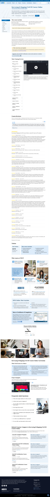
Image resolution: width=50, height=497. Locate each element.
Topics (19, 3)
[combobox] (42, 3)
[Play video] (36, 67)
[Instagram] (6, 486)
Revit (13, 3)
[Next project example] (32, 382)
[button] (48, 495)
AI (16, 3)
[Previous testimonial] (43, 121)
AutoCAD (9, 3)
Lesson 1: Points (15, 61)
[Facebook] (4, 486)
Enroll (37, 15)
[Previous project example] (31, 382)
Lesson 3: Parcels (15, 101)
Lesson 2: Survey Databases (15, 98)
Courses (24, 3)
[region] (28, 126)
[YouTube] (2, 486)
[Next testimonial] (44, 121)
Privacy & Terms (24, 495)
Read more (15, 439)
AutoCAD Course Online (22, 50)
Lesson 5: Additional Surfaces (15, 107)
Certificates (29, 3)
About (34, 3)
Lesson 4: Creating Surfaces (15, 104)
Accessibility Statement (17, 495)
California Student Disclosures (32, 495)
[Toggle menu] (48, 3)
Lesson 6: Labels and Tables (15, 110)
